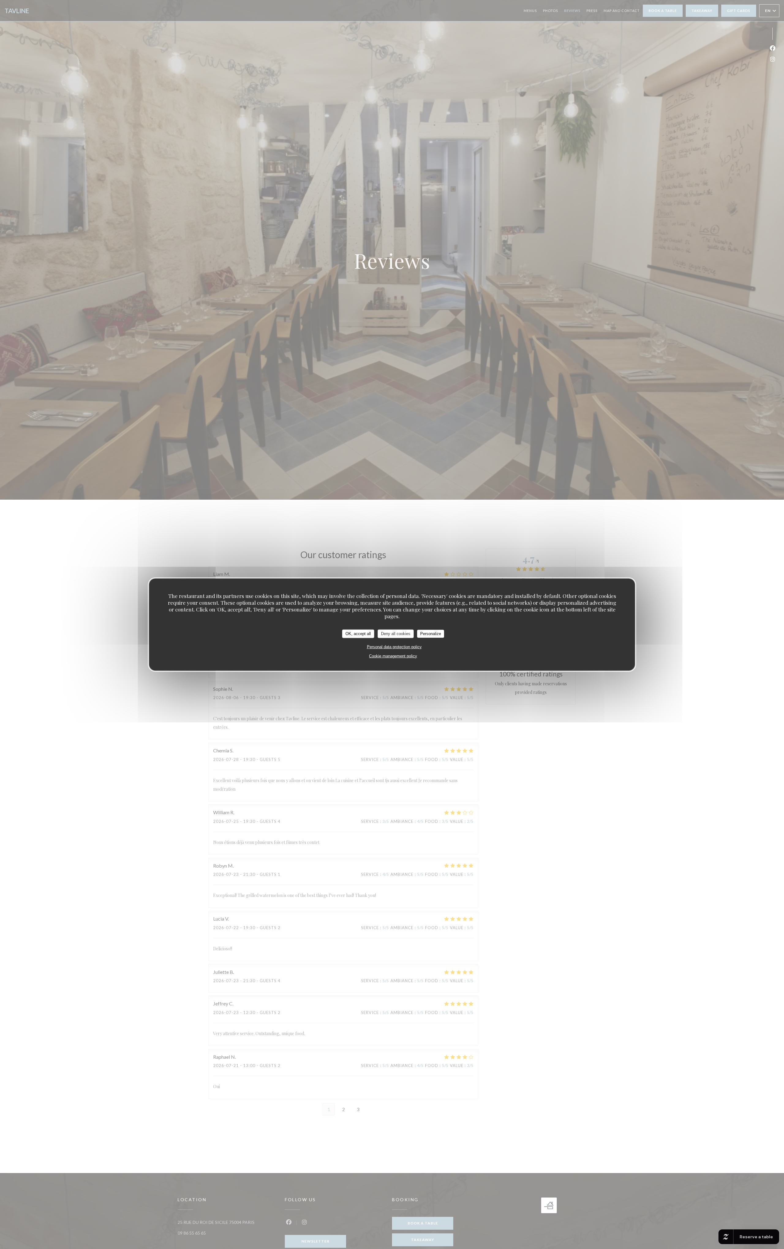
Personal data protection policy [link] (394, 646)
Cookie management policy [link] (393, 655)
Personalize (430, 633)
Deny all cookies (395, 633)
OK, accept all (358, 633)
